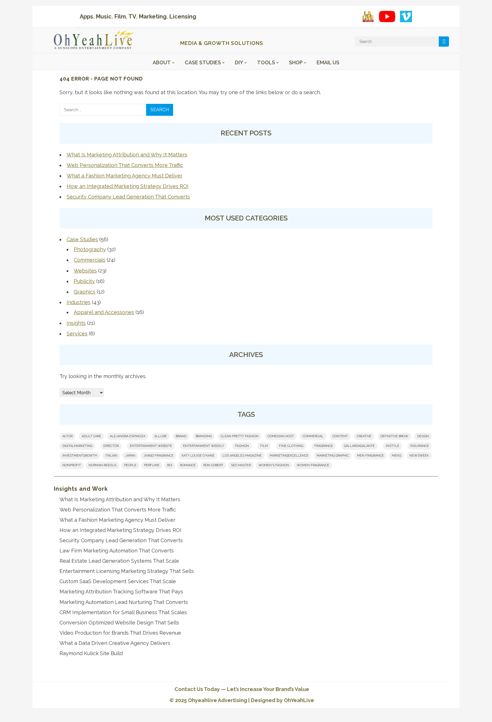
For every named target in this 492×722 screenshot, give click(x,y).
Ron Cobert (213, 465)
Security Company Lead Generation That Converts (128, 197)
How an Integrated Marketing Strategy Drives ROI (127, 186)
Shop (296, 62)
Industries (79, 302)
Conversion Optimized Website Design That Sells (119, 623)
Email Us (328, 62)
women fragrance (313, 465)
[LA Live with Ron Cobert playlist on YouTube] (368, 16)
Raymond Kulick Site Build (91, 653)
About (162, 62)
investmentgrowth (79, 455)
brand (181, 436)
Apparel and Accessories (104, 312)
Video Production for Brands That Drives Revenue (120, 633)
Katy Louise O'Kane (198, 455)
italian (111, 455)
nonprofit (71, 465)
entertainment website (151, 446)
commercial (313, 436)
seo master (241, 465)
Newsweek (419, 455)
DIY (239, 62)
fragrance (323, 446)
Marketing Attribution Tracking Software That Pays (121, 592)
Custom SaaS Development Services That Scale (118, 581)
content (340, 436)
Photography (90, 249)
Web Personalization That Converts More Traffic (125, 165)
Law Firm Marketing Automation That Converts (117, 551)
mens (396, 455)
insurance (419, 446)
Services (77, 334)
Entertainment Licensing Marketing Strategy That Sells (127, 571)
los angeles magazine (242, 455)
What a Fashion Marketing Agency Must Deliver (125, 176)
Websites (85, 271)
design (423, 436)
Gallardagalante (359, 446)
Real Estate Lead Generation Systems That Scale (119, 561)
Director (111, 446)
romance (188, 465)
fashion (242, 446)
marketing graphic (333, 455)
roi (169, 465)
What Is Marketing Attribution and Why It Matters (127, 155)
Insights (76, 323)
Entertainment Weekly (203, 446)
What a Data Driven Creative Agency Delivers (115, 643)
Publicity (84, 281)
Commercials (89, 260)
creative (364, 436)
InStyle (392, 446)
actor (67, 436)
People (130, 465)
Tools (266, 62)
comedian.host (281, 436)
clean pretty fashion (240, 436)
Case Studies (203, 62)
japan (130, 455)
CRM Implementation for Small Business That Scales (123, 612)
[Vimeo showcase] (406, 16)
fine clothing (291, 446)
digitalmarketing (77, 446)
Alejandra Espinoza (127, 436)
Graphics (84, 292)
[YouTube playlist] (387, 16)
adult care (91, 436)
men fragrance (370, 455)
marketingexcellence (289, 455)
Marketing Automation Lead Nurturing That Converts (124, 602)
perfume (151, 465)
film (264, 446)
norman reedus (102, 465)
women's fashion (274, 465)
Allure (160, 436)
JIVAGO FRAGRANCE (158, 455)
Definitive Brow (394, 436)
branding (204, 436)
